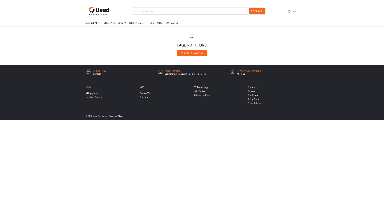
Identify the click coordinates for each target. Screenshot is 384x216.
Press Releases (255, 103)
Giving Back (253, 99)
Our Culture (253, 95)
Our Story (252, 87)
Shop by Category (113, 22)
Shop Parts (156, 22)
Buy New (144, 97)
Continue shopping (192, 53)
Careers (251, 91)
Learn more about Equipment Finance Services (185, 73)
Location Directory (95, 97)
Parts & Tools (146, 93)
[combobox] (199, 11)
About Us (241, 73)
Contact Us (172, 22)
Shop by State (136, 22)
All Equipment (93, 22)
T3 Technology (201, 87)
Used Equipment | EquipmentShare (108, 116)
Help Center (199, 91)
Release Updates (202, 95)
